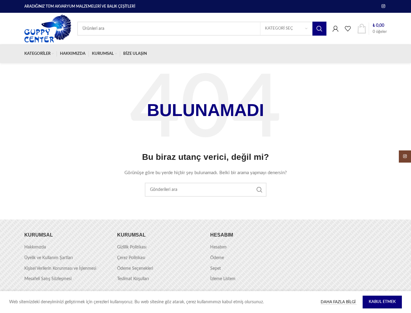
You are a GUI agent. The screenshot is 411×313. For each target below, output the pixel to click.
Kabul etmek (382, 302)
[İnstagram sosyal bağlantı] (383, 6)
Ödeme (217, 258)
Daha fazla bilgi (339, 302)
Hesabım (218, 247)
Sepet (215, 268)
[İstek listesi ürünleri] (348, 29)
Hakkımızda (35, 247)
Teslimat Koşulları (133, 279)
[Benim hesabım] (335, 29)
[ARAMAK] (319, 29)
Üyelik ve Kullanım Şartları (48, 258)
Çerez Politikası (131, 258)
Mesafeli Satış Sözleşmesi (47, 279)
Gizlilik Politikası (131, 247)
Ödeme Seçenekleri (135, 268)
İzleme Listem (222, 279)
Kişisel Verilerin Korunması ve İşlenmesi (60, 268)
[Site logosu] (47, 28)
